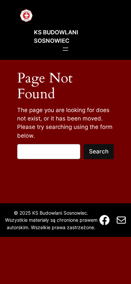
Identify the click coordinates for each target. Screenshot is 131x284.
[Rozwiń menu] (65, 49)
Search (98, 151)
